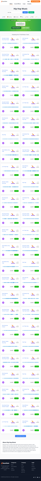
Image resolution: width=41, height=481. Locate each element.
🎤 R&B (31, 16)
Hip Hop (24, 70)
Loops (24, 3)
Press (22, 464)
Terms (33, 464)
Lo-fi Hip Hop (25, 86)
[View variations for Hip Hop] (33, 70)
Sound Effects (17, 3)
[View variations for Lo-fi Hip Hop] (33, 86)
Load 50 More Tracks (20, 436)
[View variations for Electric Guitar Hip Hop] (13, 86)
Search (25, 12)
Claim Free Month (16, 27)
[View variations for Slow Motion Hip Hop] (12, 70)
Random (31, 12)
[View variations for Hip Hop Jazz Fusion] (33, 38)
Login (28, 1)
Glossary (22, 469)
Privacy (33, 466)
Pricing (22, 466)
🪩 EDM (3, 16)
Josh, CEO (23, 472)
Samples (29, 3)
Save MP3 (11, 47)
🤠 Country (9, 16)
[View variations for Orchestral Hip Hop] (33, 54)
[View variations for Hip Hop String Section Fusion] (12, 54)
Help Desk (23, 470)
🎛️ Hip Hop (16, 16)
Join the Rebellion (35, 1)
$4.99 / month (26, 27)
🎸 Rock (26, 16)
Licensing (33, 468)
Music (11, 3)
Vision (22, 467)
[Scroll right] (39, 17)
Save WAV (16, 47)
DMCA (33, 470)
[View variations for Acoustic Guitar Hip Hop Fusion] (12, 38)
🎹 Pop (21, 16)
